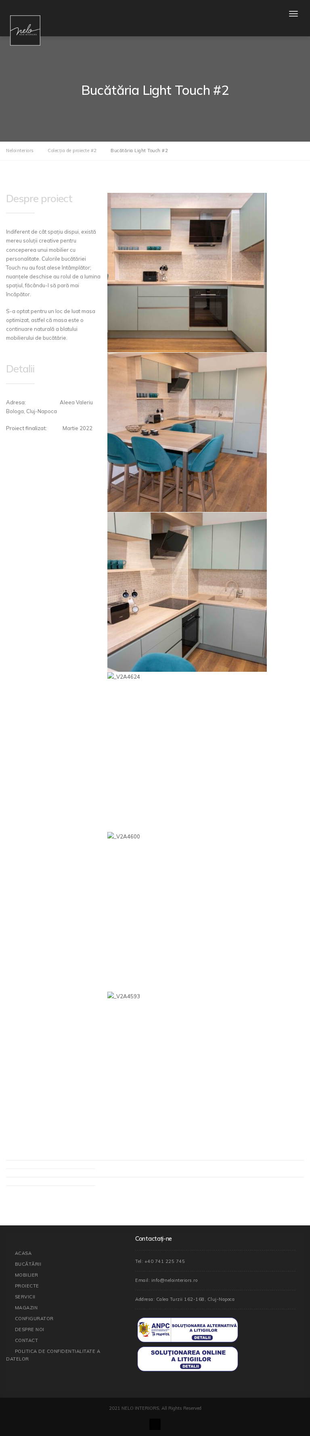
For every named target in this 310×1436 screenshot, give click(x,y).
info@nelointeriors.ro (174, 1280)
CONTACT (26, 1340)
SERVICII (25, 1297)
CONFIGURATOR (34, 1318)
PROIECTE (27, 1286)
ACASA (23, 1253)
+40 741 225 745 (165, 1261)
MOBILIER (26, 1275)
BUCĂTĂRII (28, 1264)
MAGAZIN (26, 1308)
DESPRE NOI (29, 1329)
